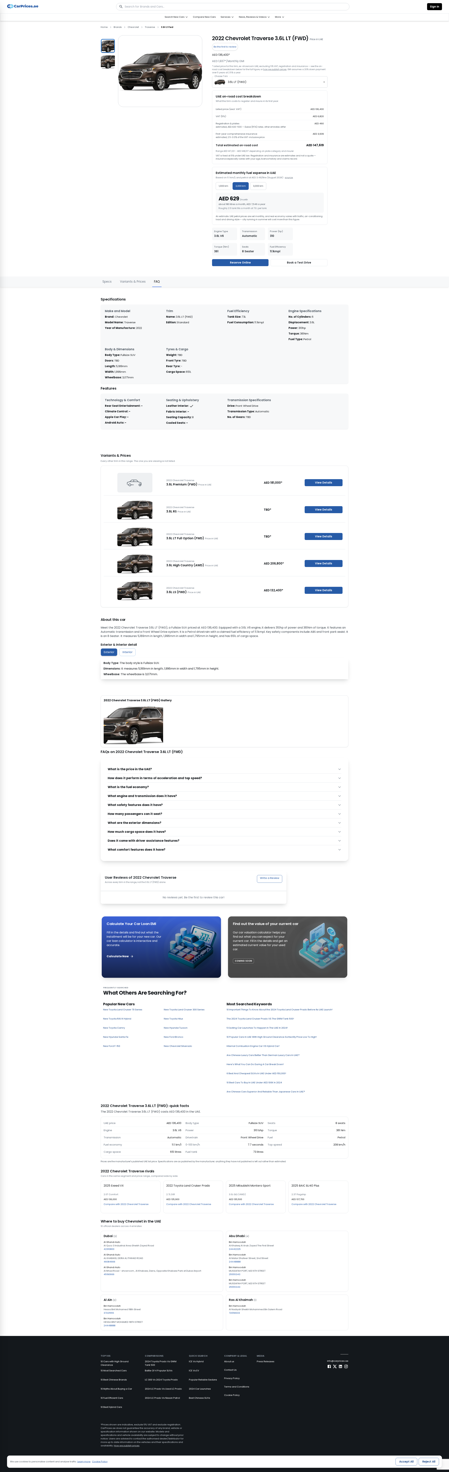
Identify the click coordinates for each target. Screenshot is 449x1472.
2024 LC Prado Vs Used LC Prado (163, 1388)
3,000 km (258, 186)
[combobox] (269, 82)
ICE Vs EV (194, 1370)
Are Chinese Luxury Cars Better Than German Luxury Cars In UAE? (263, 1055)
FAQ (157, 281)
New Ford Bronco (173, 1037)
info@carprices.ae (337, 1361)
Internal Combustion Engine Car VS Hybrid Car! (253, 1046)
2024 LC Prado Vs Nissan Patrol (162, 1398)
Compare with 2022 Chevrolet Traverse (126, 1204)
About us (229, 1361)
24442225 (235, 1249)
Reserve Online (240, 262)
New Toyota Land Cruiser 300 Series (184, 1009)
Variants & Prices (133, 281)
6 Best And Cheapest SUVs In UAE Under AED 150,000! (256, 1073)
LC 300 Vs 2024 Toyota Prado (161, 1379)
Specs (107, 281)
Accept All (406, 1462)
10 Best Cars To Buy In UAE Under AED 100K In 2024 (254, 1082)
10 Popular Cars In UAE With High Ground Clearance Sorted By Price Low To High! (272, 1037)
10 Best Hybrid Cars (111, 1407)
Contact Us (230, 1370)
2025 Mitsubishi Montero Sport (250, 1186)
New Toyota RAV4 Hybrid (117, 1018)
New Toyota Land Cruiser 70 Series (122, 1009)
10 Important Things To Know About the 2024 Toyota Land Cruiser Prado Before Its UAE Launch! (280, 1009)
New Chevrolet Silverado (178, 1046)
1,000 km (223, 186)
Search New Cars (175, 17)
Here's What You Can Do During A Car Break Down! (255, 1064)
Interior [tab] (127, 652)
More (278, 17)
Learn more (84, 1461)
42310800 (109, 1249)
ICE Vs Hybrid (196, 1361)
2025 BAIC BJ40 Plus (305, 1186)
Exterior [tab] (109, 652)
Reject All (428, 1462)
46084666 (109, 1261)
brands (118, 27)
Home (104, 27)
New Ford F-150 (111, 1046)
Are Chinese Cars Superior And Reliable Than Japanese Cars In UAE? (266, 1091)
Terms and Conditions (236, 1386)
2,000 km (241, 186)
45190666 (109, 1274)
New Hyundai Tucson (175, 1027)
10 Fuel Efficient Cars (112, 1398)
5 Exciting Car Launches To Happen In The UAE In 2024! (257, 1027)
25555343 (234, 1274)
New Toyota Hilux (173, 1018)
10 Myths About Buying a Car (116, 1388)
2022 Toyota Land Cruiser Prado (188, 1186)
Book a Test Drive (299, 262)
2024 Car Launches (200, 1388)
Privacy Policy (232, 1378)
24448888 (235, 1261)
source (289, 177)
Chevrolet (133, 27)
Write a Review (269, 878)
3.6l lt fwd (167, 27)
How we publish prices (126, 1445)
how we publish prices (275, 69)
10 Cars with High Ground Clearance (115, 1363)
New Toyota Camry (114, 1027)
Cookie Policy (232, 1395)
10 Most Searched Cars (114, 1370)
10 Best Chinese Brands (114, 1379)
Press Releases (265, 1361)
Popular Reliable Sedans (203, 1379)
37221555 (109, 1313)
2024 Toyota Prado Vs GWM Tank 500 (160, 1363)
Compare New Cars (204, 17)
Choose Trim (221, 76)
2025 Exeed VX (114, 1186)
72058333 (234, 1313)
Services (225, 17)
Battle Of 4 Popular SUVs (158, 1370)
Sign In (434, 6)
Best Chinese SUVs (199, 1398)
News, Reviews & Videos (253, 17)
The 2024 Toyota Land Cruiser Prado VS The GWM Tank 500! (260, 1018)
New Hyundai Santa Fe (115, 1037)
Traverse (150, 27)
